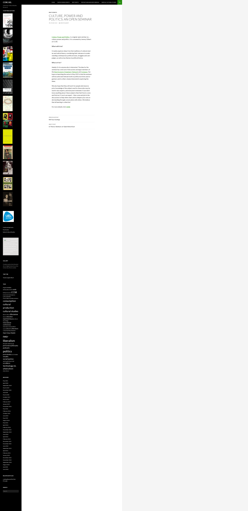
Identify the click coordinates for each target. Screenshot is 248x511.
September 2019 (7, 385)
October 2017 (6, 397)
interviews (5, 326)
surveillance (6, 363)
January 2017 (6, 404)
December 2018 (7, 390)
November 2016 (7, 406)
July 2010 (5, 467)
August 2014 (6, 420)
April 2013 (5, 436)
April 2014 (5, 425)
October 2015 (6, 413)
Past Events (75, 2)
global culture (14, 319)
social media (6, 361)
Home (53, 2)
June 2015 (5, 415)
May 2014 (5, 422)
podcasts (6, 348)
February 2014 (7, 427)
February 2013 (7, 439)
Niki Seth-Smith (7, 343)
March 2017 (6, 399)
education (9, 317)
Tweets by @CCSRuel (8, 277)
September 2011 (7, 448)
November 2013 (7, 429)
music (13, 333)
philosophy (14, 345)
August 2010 (6, 464)
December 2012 (7, 441)
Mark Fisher (6, 333)
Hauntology (5, 320)
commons (16, 298)
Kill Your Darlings (54, 118)
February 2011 (7, 453)
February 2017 (7, 402)
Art (12, 289)
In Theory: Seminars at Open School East (62, 125)
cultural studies (10, 311)
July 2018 (5, 392)
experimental (7, 319)
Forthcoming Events (63, 2)
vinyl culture (6, 371)
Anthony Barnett (7, 289)
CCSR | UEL (7, 2)
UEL (14, 366)
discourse (14, 314)
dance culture (6, 314)
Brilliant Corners (7, 292)
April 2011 (5, 450)
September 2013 (7, 432)
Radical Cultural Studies (109, 2)
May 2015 (5, 418)
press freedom (14, 354)
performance (7, 345)
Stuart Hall (11, 361)
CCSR (14, 292)
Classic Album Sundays (8, 298)
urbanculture (8, 368)
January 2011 (6, 455)
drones (4, 316)
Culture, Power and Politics (61, 37)
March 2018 (6, 395)
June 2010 (5, 469)
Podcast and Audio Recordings (90, 2)
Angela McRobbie (7, 287)
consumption (9, 301)
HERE (68, 107)
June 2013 (5, 434)
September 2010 (7, 462)
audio (14, 289)
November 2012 (7, 443)
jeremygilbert (64, 23)
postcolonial (7, 354)
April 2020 (5, 383)
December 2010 (7, 457)
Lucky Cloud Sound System (9, 330)
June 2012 (5, 446)
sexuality (5, 356)
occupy (12, 343)
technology (8, 366)
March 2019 (6, 388)
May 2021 (5, 381)
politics (7, 351)
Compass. (84, 72)
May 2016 (5, 408)
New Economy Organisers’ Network (66, 72)
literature (15, 328)
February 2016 (7, 411)
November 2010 (7, 460)
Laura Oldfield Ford (7, 328)
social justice (8, 359)
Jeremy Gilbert (12, 326)
